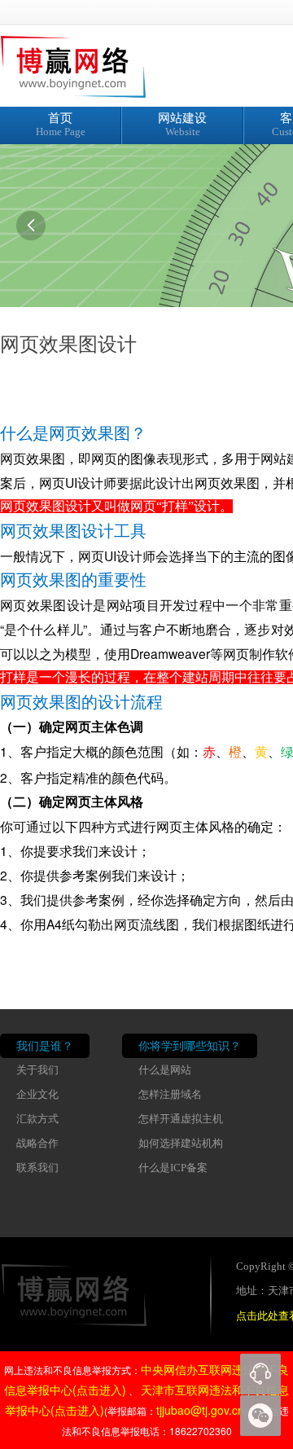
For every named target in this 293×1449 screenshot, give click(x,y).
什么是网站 (164, 1070)
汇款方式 (37, 1119)
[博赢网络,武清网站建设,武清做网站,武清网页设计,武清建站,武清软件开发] (101, 64)
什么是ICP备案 (173, 1168)
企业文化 (37, 1094)
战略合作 (37, 1143)
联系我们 (37, 1168)
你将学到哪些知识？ (189, 1045)
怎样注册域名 (170, 1094)
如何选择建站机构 (180, 1143)
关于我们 (37, 1070)
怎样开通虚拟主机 (180, 1119)
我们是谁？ (44, 1045)
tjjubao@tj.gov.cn (200, 1410)
